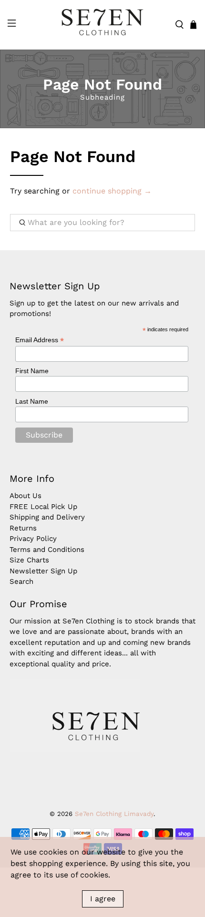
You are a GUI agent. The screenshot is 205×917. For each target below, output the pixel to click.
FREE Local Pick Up (43, 506)
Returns (23, 528)
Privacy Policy (33, 538)
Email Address (39, 340)
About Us (25, 495)
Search (21, 581)
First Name (32, 371)
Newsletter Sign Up (43, 571)
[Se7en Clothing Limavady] (102, 24)
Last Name (31, 401)
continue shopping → (112, 190)
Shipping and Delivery (47, 517)
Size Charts (29, 560)
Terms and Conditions (47, 549)
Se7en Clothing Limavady (114, 813)
